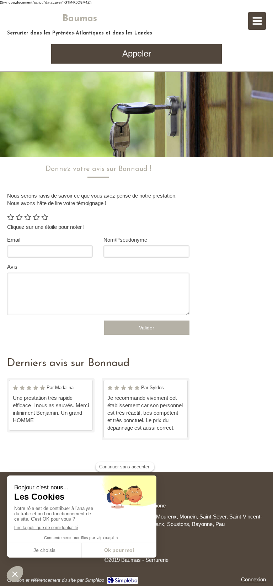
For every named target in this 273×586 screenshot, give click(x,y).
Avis (12, 267)
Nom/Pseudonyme (125, 240)
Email (13, 240)
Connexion (253, 579)
